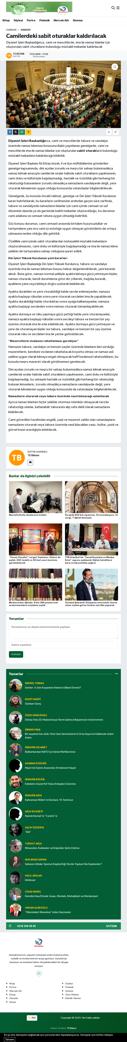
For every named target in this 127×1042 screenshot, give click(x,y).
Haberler (11, 30)
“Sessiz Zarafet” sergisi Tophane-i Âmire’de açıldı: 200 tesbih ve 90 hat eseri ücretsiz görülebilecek (35, 560)
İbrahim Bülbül (35, 779)
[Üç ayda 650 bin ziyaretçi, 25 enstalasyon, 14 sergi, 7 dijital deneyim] (91, 497)
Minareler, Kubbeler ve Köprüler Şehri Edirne (52, 848)
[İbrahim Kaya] (15, 797)
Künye (12, 1002)
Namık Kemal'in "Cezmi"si (41, 816)
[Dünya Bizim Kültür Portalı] (39, 8)
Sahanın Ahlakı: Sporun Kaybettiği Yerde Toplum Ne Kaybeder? (63, 864)
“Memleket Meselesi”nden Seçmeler (48, 912)
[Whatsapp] (39, 973)
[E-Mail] (30, 462)
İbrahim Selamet (36, 747)
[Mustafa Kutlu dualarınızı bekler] (35, 497)
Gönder (16, 654)
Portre (31, 20)
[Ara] (113, 8)
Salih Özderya (34, 827)
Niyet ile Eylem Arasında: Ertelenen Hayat (50, 768)
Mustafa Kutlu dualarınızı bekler (28, 515)
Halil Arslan (33, 876)
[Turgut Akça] (15, 845)
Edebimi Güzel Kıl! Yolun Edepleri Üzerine (50, 784)
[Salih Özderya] (15, 829)
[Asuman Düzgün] (15, 765)
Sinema (78, 20)
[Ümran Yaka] (15, 733)
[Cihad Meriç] (15, 894)
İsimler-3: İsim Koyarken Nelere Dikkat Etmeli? (53, 687)
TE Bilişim (71, 1028)
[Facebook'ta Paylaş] (9, 132)
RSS (33, 1018)
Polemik (44, 20)
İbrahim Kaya (33, 795)
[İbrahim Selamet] (15, 749)
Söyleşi (18, 20)
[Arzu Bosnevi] (15, 813)
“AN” (28, 832)
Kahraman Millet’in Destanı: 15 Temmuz (49, 800)
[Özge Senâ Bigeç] (15, 717)
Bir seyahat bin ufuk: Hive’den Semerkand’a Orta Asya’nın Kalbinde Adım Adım (69, 736)
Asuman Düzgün (35, 763)
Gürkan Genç (33, 703)
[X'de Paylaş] (16, 132)
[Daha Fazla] (28, 132)
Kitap (6, 20)
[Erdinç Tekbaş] (15, 685)
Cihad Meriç (33, 892)
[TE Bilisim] (17, 457)
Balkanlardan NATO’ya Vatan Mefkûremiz (50, 751)
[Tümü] (116, 673)
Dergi (12, 994)
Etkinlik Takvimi (73, 998)
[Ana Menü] (118, 8)
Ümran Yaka (32, 730)
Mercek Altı (61, 20)
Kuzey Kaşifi (33, 699)
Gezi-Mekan (72, 994)
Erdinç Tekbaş (34, 683)
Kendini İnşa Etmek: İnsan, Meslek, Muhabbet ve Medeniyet (61, 896)
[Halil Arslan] (15, 877)
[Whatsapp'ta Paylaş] (22, 132)
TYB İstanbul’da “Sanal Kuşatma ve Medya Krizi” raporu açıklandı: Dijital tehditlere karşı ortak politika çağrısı (89, 560)
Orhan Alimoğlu (36, 908)
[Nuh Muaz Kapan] (15, 861)
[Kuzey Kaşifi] (15, 701)
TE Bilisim (33, 455)
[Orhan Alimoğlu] (15, 910)
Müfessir (30, 880)
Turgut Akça (33, 843)
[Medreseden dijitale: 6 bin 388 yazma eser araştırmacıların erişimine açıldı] (35, 584)
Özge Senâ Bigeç (36, 715)
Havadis (26, 30)
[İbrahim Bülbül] (15, 781)
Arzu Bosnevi (34, 811)
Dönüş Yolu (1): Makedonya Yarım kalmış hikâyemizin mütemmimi (64, 719)
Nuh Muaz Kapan (35, 859)
